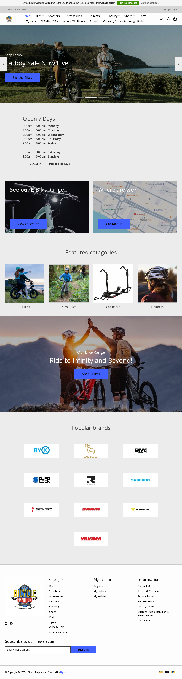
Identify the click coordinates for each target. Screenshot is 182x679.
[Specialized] (42, 510)
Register (98, 586)
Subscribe (83, 649)
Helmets (157, 307)
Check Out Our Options (152, 77)
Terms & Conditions (150, 591)
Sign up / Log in (170, 9)
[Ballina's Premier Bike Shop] (9, 19)
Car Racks (113, 307)
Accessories (56, 596)
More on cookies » (150, 3)
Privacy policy (146, 606)
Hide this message (128, 3)
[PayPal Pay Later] (173, 672)
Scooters (54, 591)
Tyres (52, 622)
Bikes (52, 586)
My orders (99, 591)
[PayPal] (161, 672)
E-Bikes (24, 307)
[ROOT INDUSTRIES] (91, 480)
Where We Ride (58, 632)
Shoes (52, 612)
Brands (94, 21)
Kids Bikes (68, 307)
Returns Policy (146, 601)
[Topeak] (140, 510)
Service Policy (146, 596)
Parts (52, 617)
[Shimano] (140, 480)
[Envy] (140, 451)
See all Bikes (91, 374)
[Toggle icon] (161, 19)
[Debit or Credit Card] (167, 672)
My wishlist (99, 596)
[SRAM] (91, 510)
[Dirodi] (91, 451)
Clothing (54, 606)
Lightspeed (65, 672)
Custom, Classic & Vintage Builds (124, 21)
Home (26, 16)
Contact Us (144, 586)
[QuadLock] (42, 480)
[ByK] (42, 451)
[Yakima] (91, 539)
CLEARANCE (56, 627)
